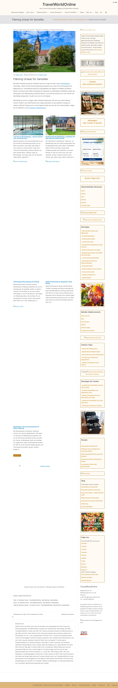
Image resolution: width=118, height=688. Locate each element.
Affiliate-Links (86, 52)
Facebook (84, 543)
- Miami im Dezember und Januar (91, 250)
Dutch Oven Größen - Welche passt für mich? (92, 494)
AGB (108, 685)
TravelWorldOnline (59, 4)
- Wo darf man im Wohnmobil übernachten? (89, 358)
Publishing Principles (84, 685)
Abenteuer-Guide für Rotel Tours (38, 640)
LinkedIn (83, 558)
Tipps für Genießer (70, 12)
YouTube (41, 656)
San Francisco (85, 321)
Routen (71, 19)
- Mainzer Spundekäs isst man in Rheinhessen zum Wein (90, 396)
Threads (83, 555)
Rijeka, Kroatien (85, 327)
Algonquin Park (85, 205)
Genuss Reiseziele (55, 12)
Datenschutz (97, 49)
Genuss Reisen (54, 631)
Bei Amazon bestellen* (92, 374)
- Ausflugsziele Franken (88, 239)
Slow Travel (29, 12)
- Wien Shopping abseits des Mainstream (89, 232)
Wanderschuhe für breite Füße (90, 498)
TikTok (83, 561)
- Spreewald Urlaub (87, 266)
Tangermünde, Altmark (87, 330)
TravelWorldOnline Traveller (35, 628)
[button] (34, 12)
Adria (82, 196)
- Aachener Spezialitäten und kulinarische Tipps (89, 391)
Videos (82, 12)
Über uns (89, 12)
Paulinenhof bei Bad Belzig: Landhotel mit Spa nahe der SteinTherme (60, 137)
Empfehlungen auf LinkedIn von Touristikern (29, 661)
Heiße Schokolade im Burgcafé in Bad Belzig (59, 282)
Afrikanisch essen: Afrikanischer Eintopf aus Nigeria (90, 450)
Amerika (83, 202)
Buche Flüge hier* (92, 178)
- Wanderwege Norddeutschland (90, 351)
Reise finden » (92, 159)
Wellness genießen (86, 577)
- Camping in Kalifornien (88, 274)
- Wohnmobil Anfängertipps (89, 348)
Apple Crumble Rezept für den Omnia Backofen (92, 455)
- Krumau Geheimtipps (87, 236)
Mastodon (84, 567)
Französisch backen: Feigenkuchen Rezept (91, 460)
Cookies (94, 685)
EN (114, 2)
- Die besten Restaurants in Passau (91, 405)
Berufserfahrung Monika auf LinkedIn (37, 663)
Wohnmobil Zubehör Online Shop (90, 489)
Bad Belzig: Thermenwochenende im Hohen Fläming (26, 427)
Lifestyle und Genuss (67, 614)
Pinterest (84, 546)
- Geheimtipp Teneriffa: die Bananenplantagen (89, 262)
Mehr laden (17, 455)
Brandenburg (65, 83)
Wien (82, 318)
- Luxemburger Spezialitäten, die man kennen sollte (92, 386)
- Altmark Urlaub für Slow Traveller (91, 269)
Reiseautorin (19, 654)
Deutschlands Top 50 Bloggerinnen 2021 (27, 658)
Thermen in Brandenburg (37, 108)
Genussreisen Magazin (60, 19)
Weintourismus (66, 631)
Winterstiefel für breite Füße (89, 487)
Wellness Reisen (42, 12)
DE (101, 12)
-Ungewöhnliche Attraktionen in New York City (92, 246)
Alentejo (83, 199)
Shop (96, 12)
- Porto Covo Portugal (87, 271)
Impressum (114, 685)
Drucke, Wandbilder (87, 506)
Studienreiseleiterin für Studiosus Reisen (27, 642)
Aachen (83, 193)
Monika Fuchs (19, 74)
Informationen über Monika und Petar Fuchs (59, 658)
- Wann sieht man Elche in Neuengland (92, 354)
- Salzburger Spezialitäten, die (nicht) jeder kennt (92, 401)
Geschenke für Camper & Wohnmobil (92, 500)
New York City (85, 316)
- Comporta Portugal (87, 241)
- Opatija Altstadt (86, 277)
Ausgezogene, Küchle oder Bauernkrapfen (89, 465)
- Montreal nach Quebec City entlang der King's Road (92, 254)
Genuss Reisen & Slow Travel (89, 574)
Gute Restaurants (86, 580)
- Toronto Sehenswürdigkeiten (90, 258)
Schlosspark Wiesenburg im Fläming (26, 282)
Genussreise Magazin (17, 12)
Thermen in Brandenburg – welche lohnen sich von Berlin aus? (28, 137)
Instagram (84, 552)
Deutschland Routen (80, 19)
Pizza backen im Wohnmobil (89, 446)
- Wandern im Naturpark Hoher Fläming (90, 363)
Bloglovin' (84, 569)
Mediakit (67, 685)
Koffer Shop (84, 503)
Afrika (83, 190)
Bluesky (83, 564)
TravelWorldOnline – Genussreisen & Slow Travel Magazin (48, 685)
